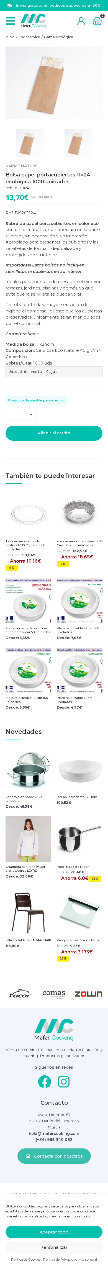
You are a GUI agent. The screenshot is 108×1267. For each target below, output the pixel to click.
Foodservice (29, 37)
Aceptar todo (54, 1232)
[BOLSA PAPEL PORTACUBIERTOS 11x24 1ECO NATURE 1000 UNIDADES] (54, 83)
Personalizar (54, 1247)
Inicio (10, 37)
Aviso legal (88, 1259)
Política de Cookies (25, 1259)
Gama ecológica (58, 37)
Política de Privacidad (60, 1259)
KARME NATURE (22, 166)
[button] (10, 21)
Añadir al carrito (54, 433)
